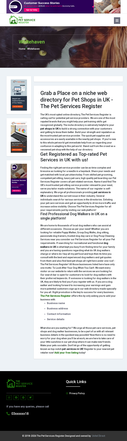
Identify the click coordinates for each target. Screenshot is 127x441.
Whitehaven (33, 48)
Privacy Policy (77, 393)
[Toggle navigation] (116, 20)
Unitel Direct (98, 436)
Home (22, 48)
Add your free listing (66, 352)
